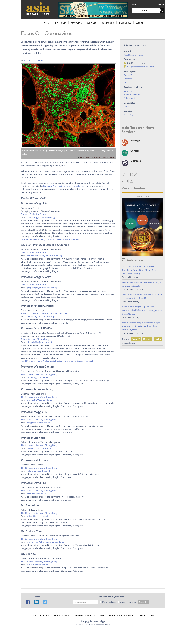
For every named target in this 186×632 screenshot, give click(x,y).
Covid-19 (128, 74)
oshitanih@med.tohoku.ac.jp (41, 316)
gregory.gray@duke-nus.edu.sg (42, 287)
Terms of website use (84, 615)
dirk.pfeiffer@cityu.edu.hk (39, 341)
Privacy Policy (61, 615)
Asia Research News (33, 60)
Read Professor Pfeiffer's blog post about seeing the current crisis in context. (57, 360)
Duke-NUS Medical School (33, 213)
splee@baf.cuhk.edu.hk (38, 515)
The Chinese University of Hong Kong (39, 373)
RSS (152, 615)
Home (46, 23)
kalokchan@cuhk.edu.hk (38, 470)
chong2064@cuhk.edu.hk (39, 399)
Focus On (128, 114)
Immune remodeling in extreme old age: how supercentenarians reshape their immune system (141, 326)
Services (92, 23)
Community (108, 23)
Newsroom (60, 23)
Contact (44, 615)
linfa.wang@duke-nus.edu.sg (41, 217)
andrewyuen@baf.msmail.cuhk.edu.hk (45, 541)
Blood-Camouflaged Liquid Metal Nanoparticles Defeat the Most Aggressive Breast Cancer (142, 310)
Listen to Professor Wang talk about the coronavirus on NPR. (50, 238)
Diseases (128, 78)
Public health (130, 97)
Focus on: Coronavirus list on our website (63, 185)
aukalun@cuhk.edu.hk (37, 564)
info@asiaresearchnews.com (140, 66)
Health (127, 82)
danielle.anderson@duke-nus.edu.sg (44, 255)
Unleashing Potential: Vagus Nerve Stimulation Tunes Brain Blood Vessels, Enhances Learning (140, 270)
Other (126, 106)
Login (161, 5)
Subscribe (143, 602)
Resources (125, 23)
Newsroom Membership (121, 615)
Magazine (76, 23)
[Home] (38, 8)
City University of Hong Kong (35, 338)
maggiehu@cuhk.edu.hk (38, 422)
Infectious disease (132, 94)
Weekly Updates (128, 601)
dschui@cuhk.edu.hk (37, 493)
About (139, 23)
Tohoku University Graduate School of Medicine (44, 313)
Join (134, 5)
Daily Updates (109, 601)
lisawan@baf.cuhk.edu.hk (39, 448)
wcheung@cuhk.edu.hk (38, 377)
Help (102, 615)
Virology (128, 90)
